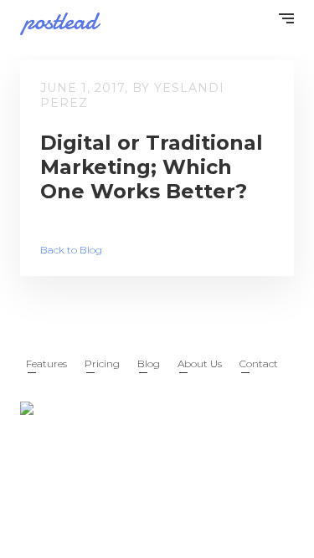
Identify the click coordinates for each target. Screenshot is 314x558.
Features (46, 363)
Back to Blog (71, 249)
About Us (200, 363)
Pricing (102, 363)
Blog (148, 363)
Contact (258, 363)
